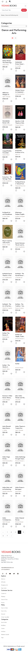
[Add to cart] (3, 69)
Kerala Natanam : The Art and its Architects (20, 245)
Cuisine (2, 628)
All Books (3, 582)
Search (24, 10)
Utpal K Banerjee (6, 522)
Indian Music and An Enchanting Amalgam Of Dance (7, 490)
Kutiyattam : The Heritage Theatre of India (7, 179)
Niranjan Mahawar (19, 125)
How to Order (4, 608)
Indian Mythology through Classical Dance (20, 459)
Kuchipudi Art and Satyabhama (7, 213)
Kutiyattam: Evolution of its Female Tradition (20, 152)
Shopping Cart (4, 585)
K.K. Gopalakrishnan (7, 277)
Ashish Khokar (5, 64)
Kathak (17, 364)
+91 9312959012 (5, 569)
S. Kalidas (4, 430)
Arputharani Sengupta (7, 125)
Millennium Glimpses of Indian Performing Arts (7, 95)
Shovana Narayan (19, 367)
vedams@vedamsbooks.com (7, 567)
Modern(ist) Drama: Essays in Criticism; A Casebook (19, 65)
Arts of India (4, 622)
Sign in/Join (3, 588)
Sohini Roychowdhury (7, 461)
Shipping (3, 596)
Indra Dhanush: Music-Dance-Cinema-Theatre (7, 428)
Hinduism (3, 631)
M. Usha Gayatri (6, 216)
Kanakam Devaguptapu (20, 216)
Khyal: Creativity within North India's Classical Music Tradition (7, 243)
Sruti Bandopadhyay (19, 94)
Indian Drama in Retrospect (19, 488)
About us (3, 579)
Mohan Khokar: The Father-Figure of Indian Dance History (7, 63)
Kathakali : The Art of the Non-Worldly (6, 306)
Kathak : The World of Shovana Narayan (7, 367)
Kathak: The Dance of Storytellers (5, 335)
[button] (12, 38)
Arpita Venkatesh (6, 400)
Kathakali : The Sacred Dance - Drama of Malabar (20, 275)
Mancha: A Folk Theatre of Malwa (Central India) (20, 123)
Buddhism (3, 625)
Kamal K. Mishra (6, 369)
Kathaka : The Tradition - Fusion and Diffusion (20, 306)
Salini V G (17, 154)
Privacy (2, 602)
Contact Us (3, 593)
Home (2, 15)
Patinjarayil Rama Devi (20, 186)
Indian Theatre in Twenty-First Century (20, 428)
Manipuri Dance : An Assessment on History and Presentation (20, 93)
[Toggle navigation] (25, 6)
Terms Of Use (4, 599)
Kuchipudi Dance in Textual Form (20, 183)
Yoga (2, 637)
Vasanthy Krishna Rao (7, 491)
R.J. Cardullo (18, 66)
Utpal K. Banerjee (6, 96)
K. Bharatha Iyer (18, 277)
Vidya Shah (17, 400)
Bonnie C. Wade (6, 245)
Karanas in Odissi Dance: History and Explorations (7, 397)
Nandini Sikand (5, 155)
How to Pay (3, 611)
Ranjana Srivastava (19, 308)
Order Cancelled (5, 617)
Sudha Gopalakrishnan (7, 181)
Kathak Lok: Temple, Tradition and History (20, 336)
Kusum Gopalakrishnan (20, 247)
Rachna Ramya (5, 337)
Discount (3, 614)
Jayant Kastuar (18, 491)
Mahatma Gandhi (5, 634)
